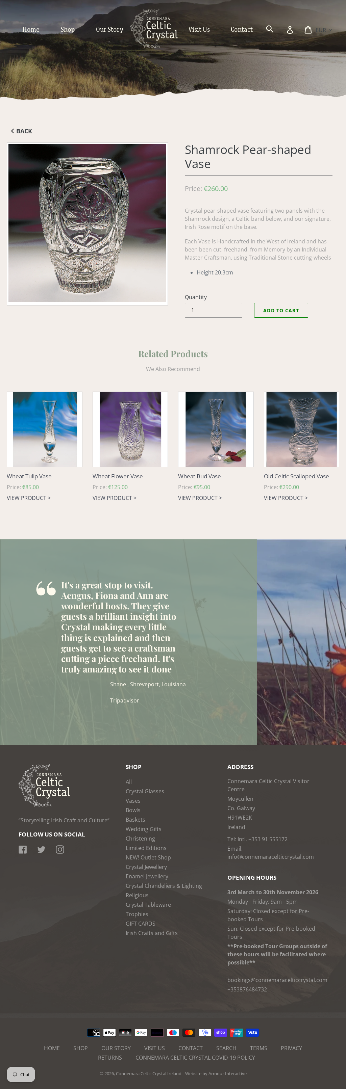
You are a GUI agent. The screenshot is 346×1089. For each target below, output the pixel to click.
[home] (161, 46)
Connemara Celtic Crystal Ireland (148, 1073)
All (129, 782)
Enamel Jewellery (147, 876)
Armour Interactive (227, 1073)
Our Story (116, 1048)
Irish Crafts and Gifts (152, 933)
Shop (80, 1048)
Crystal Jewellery (146, 867)
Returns (110, 1057)
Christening (140, 838)
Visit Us (154, 1048)
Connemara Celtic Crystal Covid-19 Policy (195, 1057)
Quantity (196, 297)
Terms (258, 1048)
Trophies (137, 914)
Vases (133, 800)
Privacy (291, 1048)
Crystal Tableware (148, 904)
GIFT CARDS (140, 923)
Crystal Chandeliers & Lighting (164, 885)
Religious (137, 895)
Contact (190, 1048)
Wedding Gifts (144, 829)
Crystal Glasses (145, 791)
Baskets (135, 819)
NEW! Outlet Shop (148, 857)
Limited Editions (146, 848)
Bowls (133, 810)
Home (52, 1048)
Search (226, 1048)
